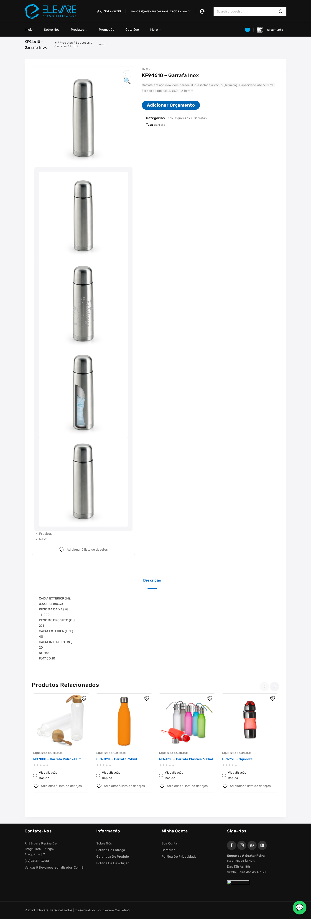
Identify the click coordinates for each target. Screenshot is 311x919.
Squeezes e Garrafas (191, 118)
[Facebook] (231, 845)
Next (42, 539)
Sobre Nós (52, 30)
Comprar (168, 850)
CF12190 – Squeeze (237, 759)
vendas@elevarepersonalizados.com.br (55, 867)
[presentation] (265, 686)
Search (282, 11)
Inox (102, 44)
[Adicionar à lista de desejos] (84, 698)
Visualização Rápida (48, 775)
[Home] (55, 42)
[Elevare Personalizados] (50, 11)
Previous (45, 534)
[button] (127, 74)
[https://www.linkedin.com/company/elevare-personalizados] (262, 845)
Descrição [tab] (152, 580)
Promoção (106, 30)
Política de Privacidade (179, 857)
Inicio (29, 30)
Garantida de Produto (112, 857)
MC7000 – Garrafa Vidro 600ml (57, 759)
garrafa (159, 124)
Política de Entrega (110, 850)
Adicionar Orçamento (171, 105)
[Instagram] (241, 845)
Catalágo (132, 30)
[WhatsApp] (252, 845)
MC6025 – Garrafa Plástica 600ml (186, 759)
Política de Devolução (113, 863)
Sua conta (169, 843)
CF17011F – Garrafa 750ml (116, 759)
